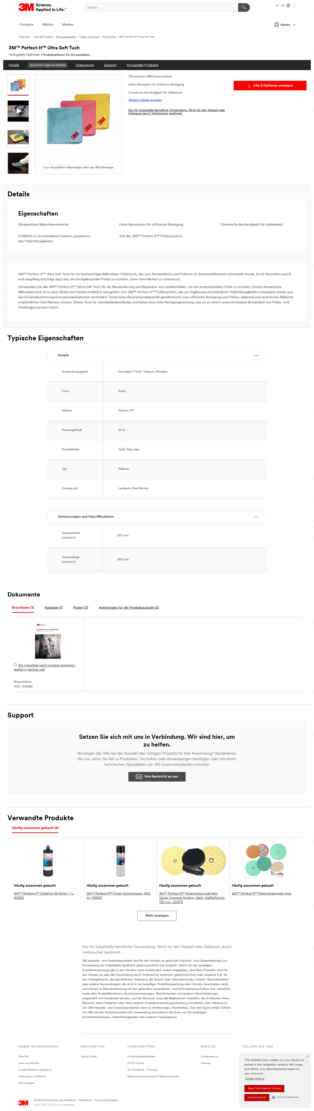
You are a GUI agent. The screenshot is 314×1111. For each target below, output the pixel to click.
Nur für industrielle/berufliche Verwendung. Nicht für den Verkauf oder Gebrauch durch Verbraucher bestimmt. (176, 112)
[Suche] (244, 7)
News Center (89, 1056)
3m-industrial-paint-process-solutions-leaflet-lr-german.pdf (45, 668)
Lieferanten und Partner (32, 1076)
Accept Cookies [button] (257, 1097)
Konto (285, 25)
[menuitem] (14, 65)
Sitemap (206, 1063)
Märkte (47, 24)
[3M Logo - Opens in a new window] (43, 7)
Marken (68, 24)
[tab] (23, 608)
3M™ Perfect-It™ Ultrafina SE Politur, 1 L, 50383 (44, 896)
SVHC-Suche (135, 1063)
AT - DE (280, 5)
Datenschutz (85, 1100)
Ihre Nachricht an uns (161, 776)
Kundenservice (210, 1056)
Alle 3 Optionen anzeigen (273, 85)
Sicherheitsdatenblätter (141, 1056)
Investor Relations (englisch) (35, 1069)
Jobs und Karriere (28, 1063)
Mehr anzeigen (157, 915)
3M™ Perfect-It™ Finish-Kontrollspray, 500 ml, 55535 (118, 896)
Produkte (27, 24)
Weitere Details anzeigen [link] (145, 100)
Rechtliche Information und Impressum (55, 1100)
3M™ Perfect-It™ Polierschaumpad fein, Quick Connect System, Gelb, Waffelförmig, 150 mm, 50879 (192, 898)
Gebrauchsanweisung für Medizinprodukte (153, 1076)
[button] (285, 1097)
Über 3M (23, 1056)
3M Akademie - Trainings (142, 1069)
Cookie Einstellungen (106, 1100)
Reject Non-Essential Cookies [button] (264, 1088)
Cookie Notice (254, 1078)
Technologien (26, 1083)
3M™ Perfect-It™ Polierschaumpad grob (261, 893)
